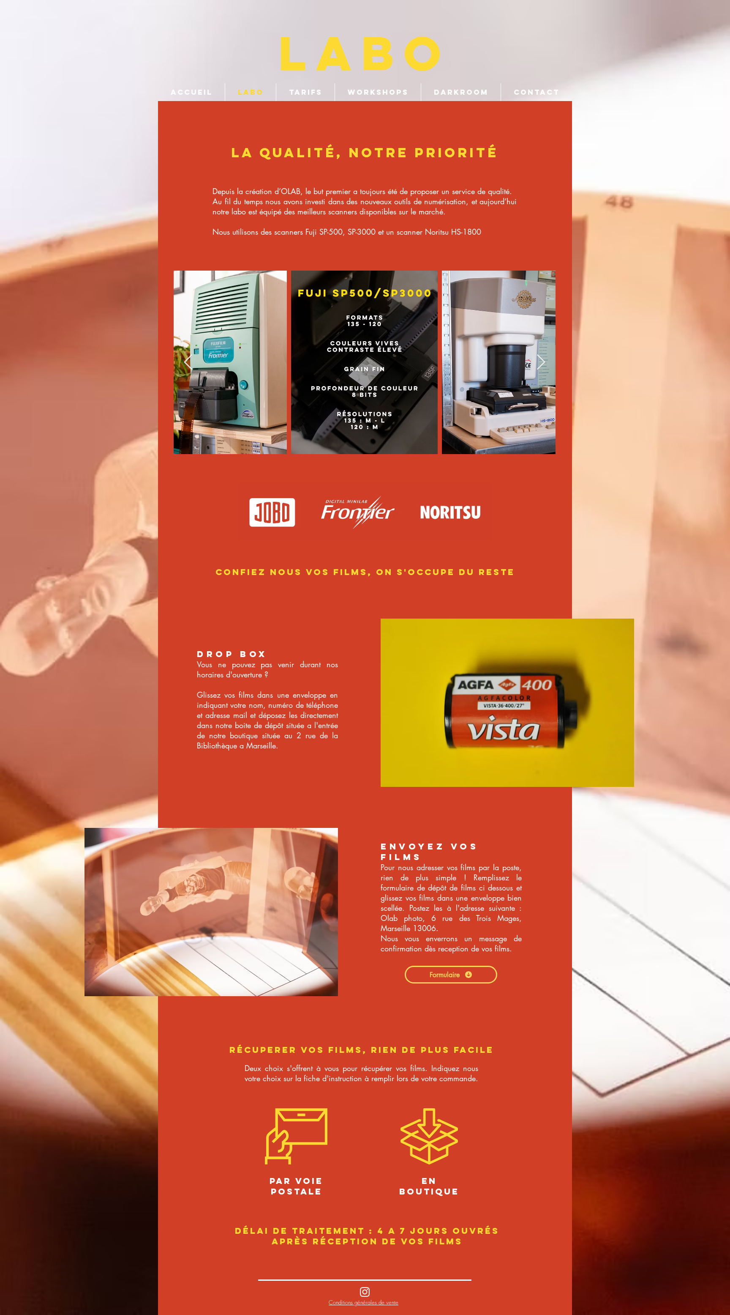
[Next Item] (541, 362)
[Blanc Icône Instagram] (364, 1292)
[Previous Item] (188, 362)
